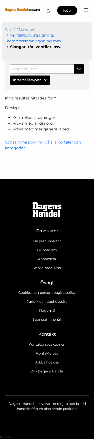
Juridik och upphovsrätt (47, 301)
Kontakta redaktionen (47, 344)
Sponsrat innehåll (47, 319)
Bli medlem (47, 250)
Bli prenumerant (47, 241)
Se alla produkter (47, 268)
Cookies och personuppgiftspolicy (47, 292)
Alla (8, 29)
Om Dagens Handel (47, 371)
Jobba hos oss (47, 362)
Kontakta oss (47, 353)
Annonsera (47, 259)
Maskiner (25, 29)
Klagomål (47, 310)
